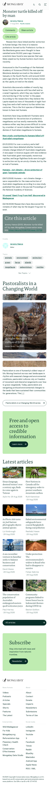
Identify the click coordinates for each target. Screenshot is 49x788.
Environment (22, 258)
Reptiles (40, 267)
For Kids (6, 731)
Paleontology (26, 267)
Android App (31, 761)
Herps (17, 262)
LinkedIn (29, 727)
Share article (27, 30)
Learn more (17, 444)
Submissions (31, 711)
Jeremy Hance (16, 21)
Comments (10, 30)
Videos (6, 693)
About (28, 693)
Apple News (31, 765)
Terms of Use (32, 715)
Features (7, 711)
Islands (28, 262)
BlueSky (29, 753)
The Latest (7, 715)
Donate (29, 700)
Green (7, 262)
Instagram (30, 731)
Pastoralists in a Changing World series (23, 403)
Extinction (37, 258)
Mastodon (30, 757)
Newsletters (31, 708)
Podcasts (7, 696)
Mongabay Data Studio (13, 755)
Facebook (30, 742)
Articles (6, 700)
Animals (8, 258)
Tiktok (29, 746)
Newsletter (17, 661)
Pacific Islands (25, 24)
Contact (29, 696)
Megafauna (10, 267)
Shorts (6, 708)
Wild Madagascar (10, 727)
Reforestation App (11, 738)
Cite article (10, 37)
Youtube (29, 734)
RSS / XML (31, 768)
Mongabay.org (9, 734)
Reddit (29, 750)
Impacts (29, 704)
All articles (10, 622)
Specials (6, 704)
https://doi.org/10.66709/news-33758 (25, 230)
